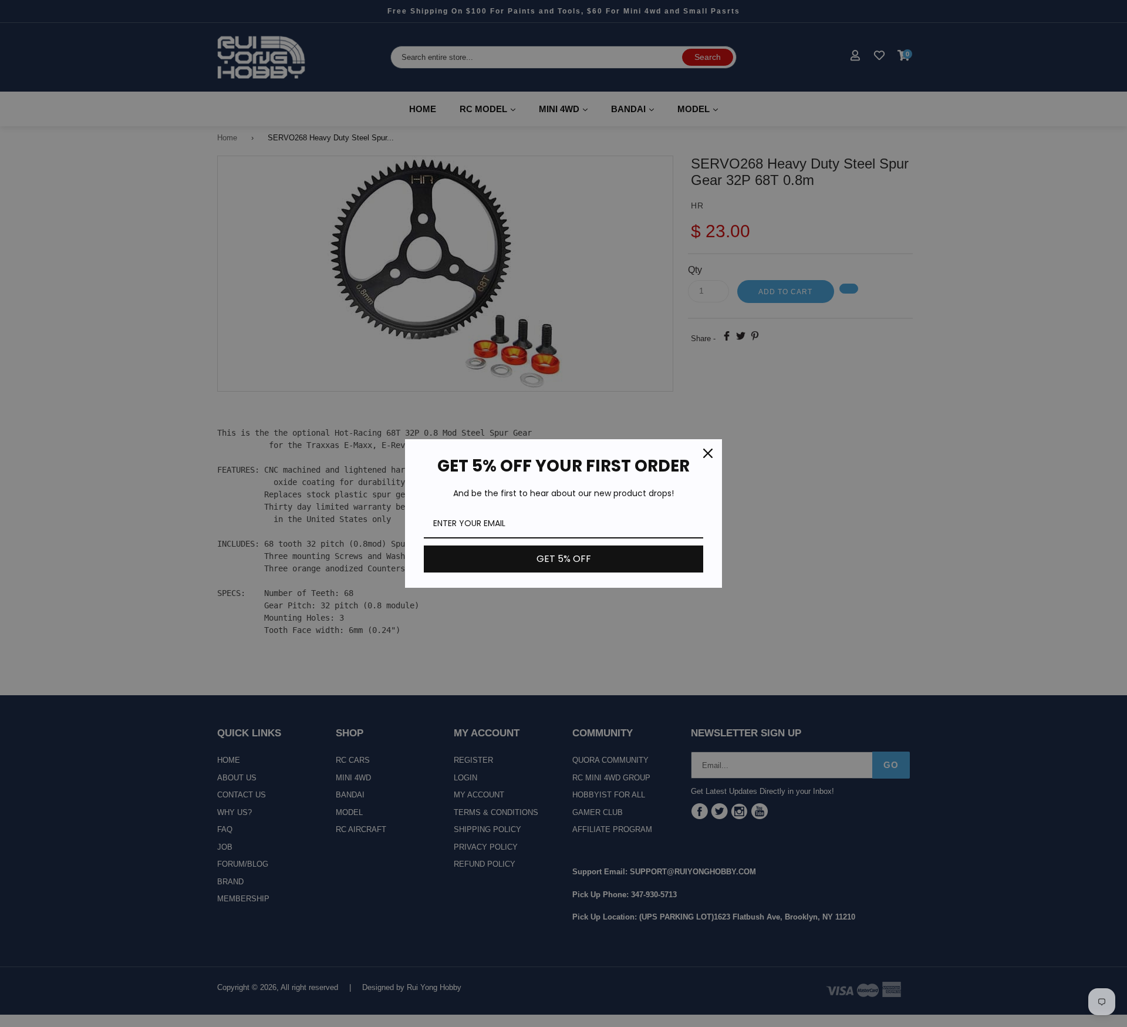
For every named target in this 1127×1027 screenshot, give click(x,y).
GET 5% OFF (563, 558)
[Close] (708, 453)
